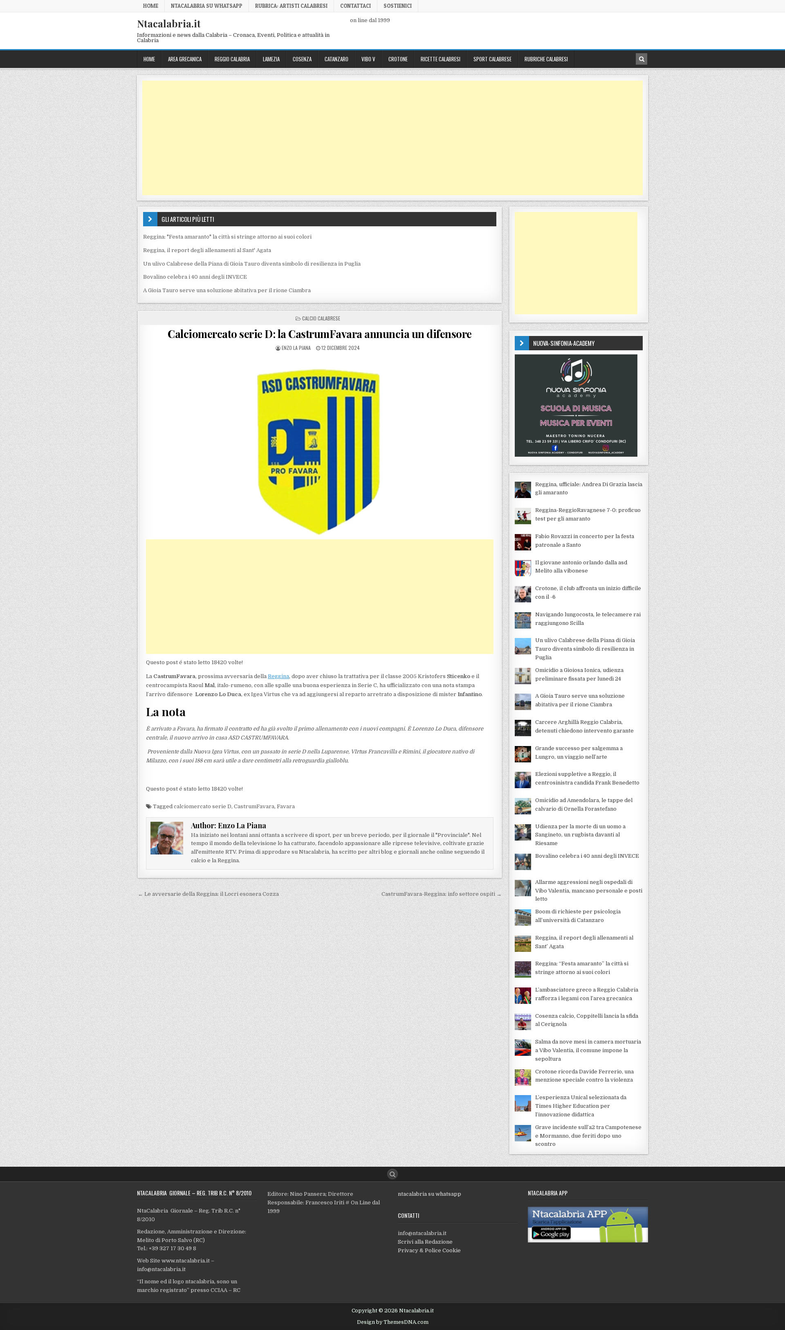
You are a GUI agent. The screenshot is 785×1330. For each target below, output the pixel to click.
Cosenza (302, 59)
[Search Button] (392, 1174)
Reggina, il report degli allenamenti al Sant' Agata (207, 250)
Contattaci (355, 5)
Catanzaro (336, 59)
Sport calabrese (492, 59)
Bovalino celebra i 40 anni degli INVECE (195, 277)
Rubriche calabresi (546, 59)
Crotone (398, 59)
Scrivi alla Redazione (425, 1242)
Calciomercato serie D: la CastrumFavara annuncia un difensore (320, 334)
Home (150, 5)
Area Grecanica (185, 59)
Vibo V (368, 59)
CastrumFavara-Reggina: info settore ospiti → (441, 894)
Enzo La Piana (296, 347)
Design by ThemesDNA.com (392, 1322)
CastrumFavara (254, 806)
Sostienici (398, 5)
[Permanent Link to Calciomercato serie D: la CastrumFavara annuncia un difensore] (319, 445)
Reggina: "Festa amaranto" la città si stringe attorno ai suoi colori (227, 237)
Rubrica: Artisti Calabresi (291, 5)
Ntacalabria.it (169, 23)
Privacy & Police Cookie (429, 1250)
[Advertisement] (387, 138)
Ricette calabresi (440, 59)
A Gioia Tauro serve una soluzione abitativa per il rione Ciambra (227, 290)
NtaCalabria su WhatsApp (206, 5)
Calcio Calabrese (321, 318)
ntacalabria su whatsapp (429, 1194)
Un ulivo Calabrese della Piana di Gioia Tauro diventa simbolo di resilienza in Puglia (252, 264)
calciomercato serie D (202, 806)
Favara (286, 806)
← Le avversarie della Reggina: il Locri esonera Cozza (208, 894)
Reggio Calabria (232, 59)
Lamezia (271, 59)
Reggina (278, 676)
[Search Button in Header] (641, 59)
